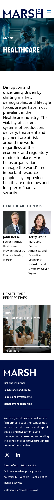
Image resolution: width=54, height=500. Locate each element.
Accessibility (10, 477)
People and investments (18, 396)
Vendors (24, 477)
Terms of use (11, 465)
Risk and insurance (14, 383)
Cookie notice (39, 477)
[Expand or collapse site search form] (38, 10)
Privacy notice (28, 465)
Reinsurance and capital (17, 390)
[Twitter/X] (7, 454)
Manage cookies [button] (13, 482)
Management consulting (18, 403)
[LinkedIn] (18, 454)
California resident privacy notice (22, 471)
